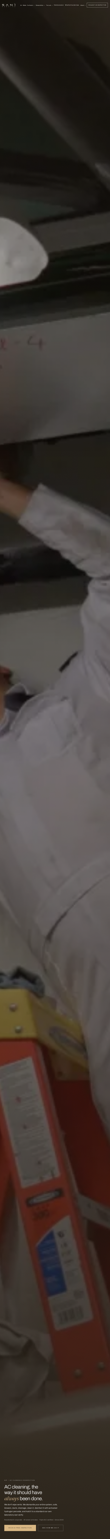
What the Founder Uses (72, 5)
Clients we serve (59, 5)
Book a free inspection (20, 1528)
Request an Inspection (97, 5)
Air (5, 1480)
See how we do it (50, 1528)
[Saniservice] (8, 5)
